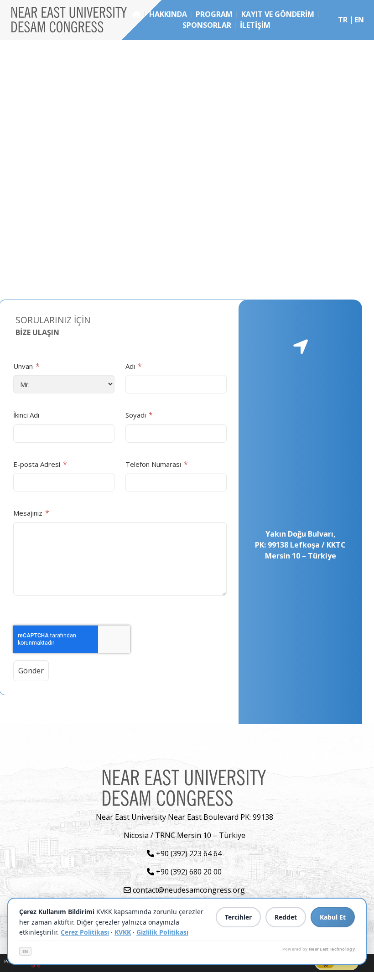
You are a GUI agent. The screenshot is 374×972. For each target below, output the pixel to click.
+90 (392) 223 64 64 (188, 853)
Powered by (318, 949)
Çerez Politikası (85, 932)
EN (25, 951)
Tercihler (238, 917)
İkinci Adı (26, 414)
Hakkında (168, 14)
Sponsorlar (206, 25)
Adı (133, 366)
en (359, 20)
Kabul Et (333, 917)
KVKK (122, 932)
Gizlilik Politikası (162, 932)
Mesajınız (31, 513)
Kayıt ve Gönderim (277, 14)
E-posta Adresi (40, 464)
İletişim (255, 25)
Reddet (286, 917)
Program (214, 14)
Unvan (26, 366)
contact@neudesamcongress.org (188, 890)
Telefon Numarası (156, 464)
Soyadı (139, 415)
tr (343, 20)
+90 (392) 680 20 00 (188, 872)
